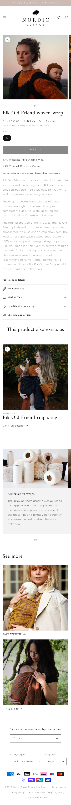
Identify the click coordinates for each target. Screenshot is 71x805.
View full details (13, 425)
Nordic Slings (20, 787)
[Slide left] (28, 106)
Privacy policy (17, 792)
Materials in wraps (21, 494)
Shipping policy (56, 792)
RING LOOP (10, 709)
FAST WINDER (12, 635)
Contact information (37, 797)
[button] (4, 17)
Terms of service (36, 792)
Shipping (21, 126)
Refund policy (59, 787)
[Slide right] (43, 106)
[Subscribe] (57, 738)
